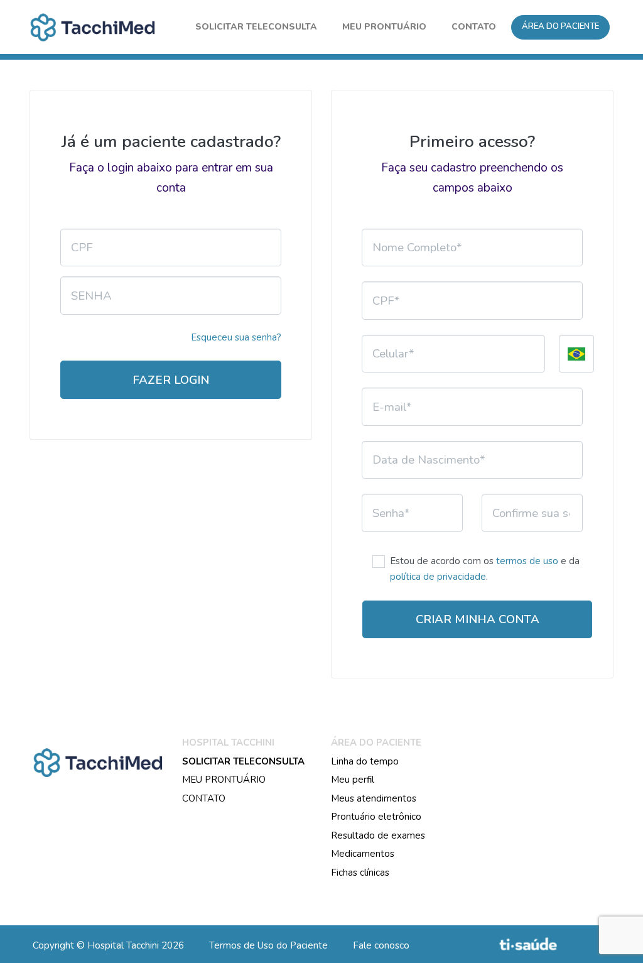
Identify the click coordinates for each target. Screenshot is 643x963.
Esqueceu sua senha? (236, 337)
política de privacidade (438, 576)
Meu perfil (352, 779)
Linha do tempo (365, 761)
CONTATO (203, 798)
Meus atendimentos (373, 798)
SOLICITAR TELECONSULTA (243, 761)
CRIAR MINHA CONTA (477, 619)
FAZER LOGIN (170, 380)
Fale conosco (381, 945)
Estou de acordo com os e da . (485, 569)
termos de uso (527, 561)
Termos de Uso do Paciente (268, 945)
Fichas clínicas (360, 872)
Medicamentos (362, 853)
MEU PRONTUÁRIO (224, 779)
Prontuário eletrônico (376, 816)
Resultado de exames (378, 835)
